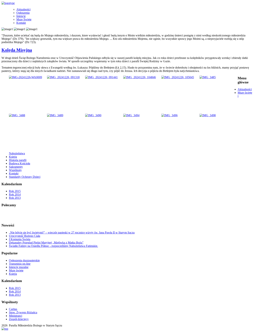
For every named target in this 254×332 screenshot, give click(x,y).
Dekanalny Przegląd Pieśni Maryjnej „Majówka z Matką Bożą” (46, 242)
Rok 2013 (15, 197)
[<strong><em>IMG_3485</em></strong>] (208, 77)
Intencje (21, 16)
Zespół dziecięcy (19, 319)
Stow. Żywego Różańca (23, 312)
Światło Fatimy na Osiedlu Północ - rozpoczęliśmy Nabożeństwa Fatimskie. (53, 245)
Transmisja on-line (19, 263)
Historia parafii (17, 160)
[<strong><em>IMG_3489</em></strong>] (55, 115)
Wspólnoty (15, 170)
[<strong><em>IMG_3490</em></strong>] (93, 115)
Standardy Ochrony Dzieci (24, 176)
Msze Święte (23, 19)
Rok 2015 (15, 191)
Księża (13, 156)
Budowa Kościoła (19, 163)
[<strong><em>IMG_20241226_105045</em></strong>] (177, 77)
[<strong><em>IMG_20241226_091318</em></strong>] (63, 77)
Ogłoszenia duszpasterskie (24, 260)
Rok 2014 (15, 194)
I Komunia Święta (19, 239)
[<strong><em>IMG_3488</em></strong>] (17, 115)
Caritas (13, 309)
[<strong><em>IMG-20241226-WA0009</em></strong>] (25, 77)
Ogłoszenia (23, 12)
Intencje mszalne (18, 267)
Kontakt (21, 22)
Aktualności (23, 9)
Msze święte (16, 270)
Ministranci (15, 315)
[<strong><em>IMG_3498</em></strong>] (208, 115)
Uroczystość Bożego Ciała (24, 235)
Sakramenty (16, 166)
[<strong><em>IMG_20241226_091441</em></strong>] (101, 77)
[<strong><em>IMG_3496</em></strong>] (169, 115)
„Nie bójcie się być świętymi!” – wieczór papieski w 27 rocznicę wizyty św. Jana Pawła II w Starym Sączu (72, 232)
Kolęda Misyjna (16, 50)
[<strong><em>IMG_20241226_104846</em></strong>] (139, 77)
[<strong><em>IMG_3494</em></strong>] (131, 115)
